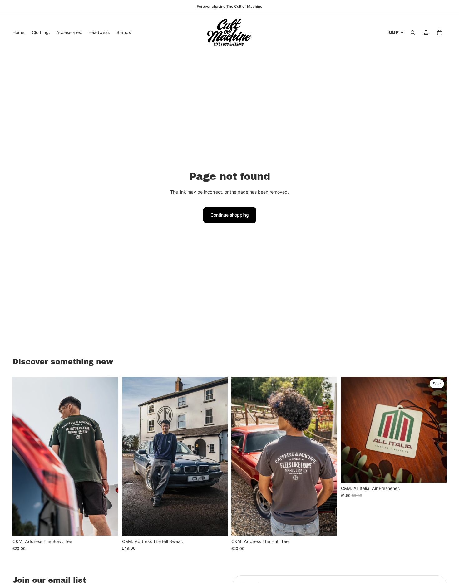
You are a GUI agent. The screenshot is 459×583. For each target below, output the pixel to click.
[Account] (426, 32)
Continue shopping (229, 215)
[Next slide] (109, 456)
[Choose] (108, 526)
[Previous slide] (21, 456)
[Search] (413, 32)
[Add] (436, 473)
